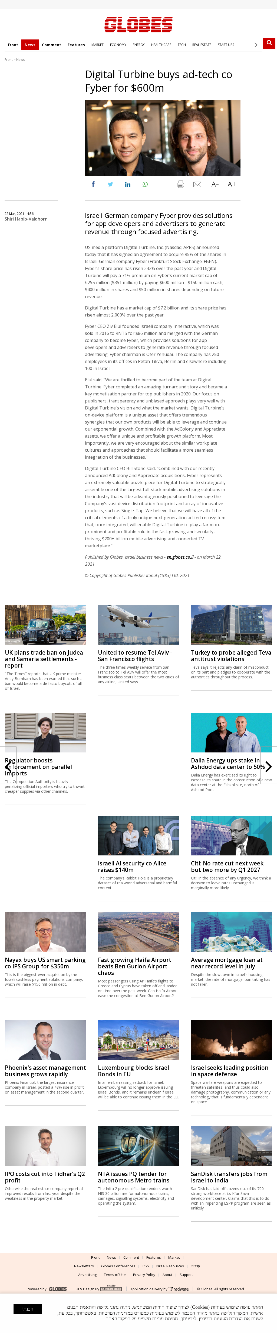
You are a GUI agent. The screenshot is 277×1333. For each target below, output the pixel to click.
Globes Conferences (118, 1266)
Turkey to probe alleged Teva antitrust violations (231, 656)
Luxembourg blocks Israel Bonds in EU (133, 1071)
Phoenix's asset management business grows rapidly (45, 1071)
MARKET (97, 44)
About (167, 1274)
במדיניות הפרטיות (116, 1313)
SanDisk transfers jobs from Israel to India (229, 1177)
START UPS (226, 44)
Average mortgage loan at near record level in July (227, 963)
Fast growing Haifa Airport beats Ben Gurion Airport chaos (134, 966)
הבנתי (27, 1309)
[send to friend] (198, 185)
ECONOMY (118, 44)
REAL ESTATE (201, 44)
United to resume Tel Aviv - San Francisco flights (135, 656)
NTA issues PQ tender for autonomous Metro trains (133, 1177)
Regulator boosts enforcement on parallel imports (38, 767)
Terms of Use (115, 1274)
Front (13, 44)
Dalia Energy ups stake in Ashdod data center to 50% (228, 764)
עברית (195, 1266)
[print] (180, 185)
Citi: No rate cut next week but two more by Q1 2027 (227, 866)
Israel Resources (170, 1266)
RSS (146, 1266)
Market (174, 1257)
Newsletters (84, 1266)
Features (76, 44)
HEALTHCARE (161, 44)
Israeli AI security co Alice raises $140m (132, 866)
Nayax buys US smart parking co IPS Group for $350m (45, 963)
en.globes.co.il (180, 557)
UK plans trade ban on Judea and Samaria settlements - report (44, 659)
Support (186, 1274)
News (30, 44)
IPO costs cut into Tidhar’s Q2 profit (45, 1177)
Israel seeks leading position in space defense (230, 1071)
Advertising (87, 1274)
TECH (182, 44)
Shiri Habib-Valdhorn (26, 219)
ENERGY (139, 44)
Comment (51, 44)
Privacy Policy (144, 1274)
